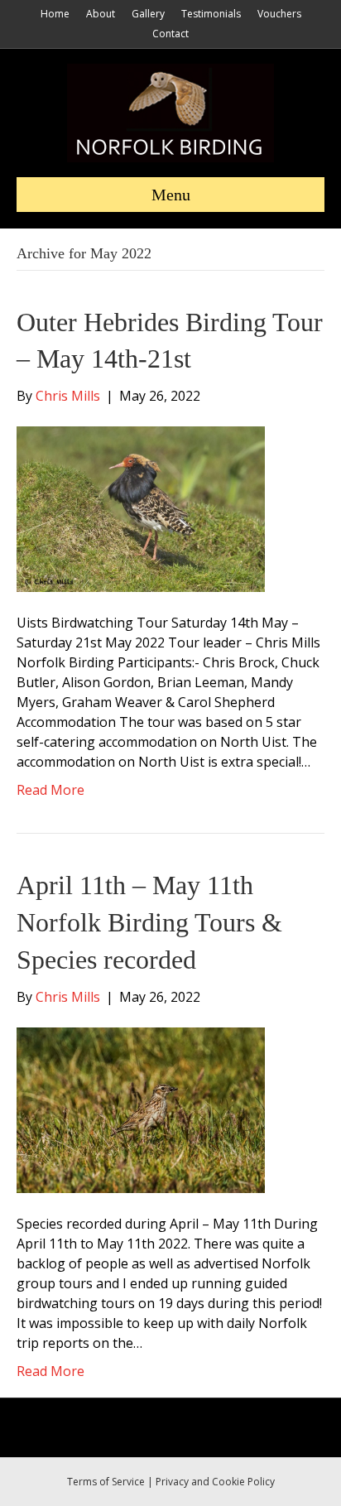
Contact (170, 33)
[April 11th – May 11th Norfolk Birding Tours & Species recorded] (141, 1108)
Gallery (148, 14)
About (100, 14)
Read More (50, 790)
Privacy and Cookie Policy (215, 1482)
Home (55, 14)
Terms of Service (106, 1482)
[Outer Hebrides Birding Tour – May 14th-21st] (141, 508)
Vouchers (279, 14)
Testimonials (211, 14)
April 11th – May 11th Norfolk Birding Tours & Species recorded (149, 922)
